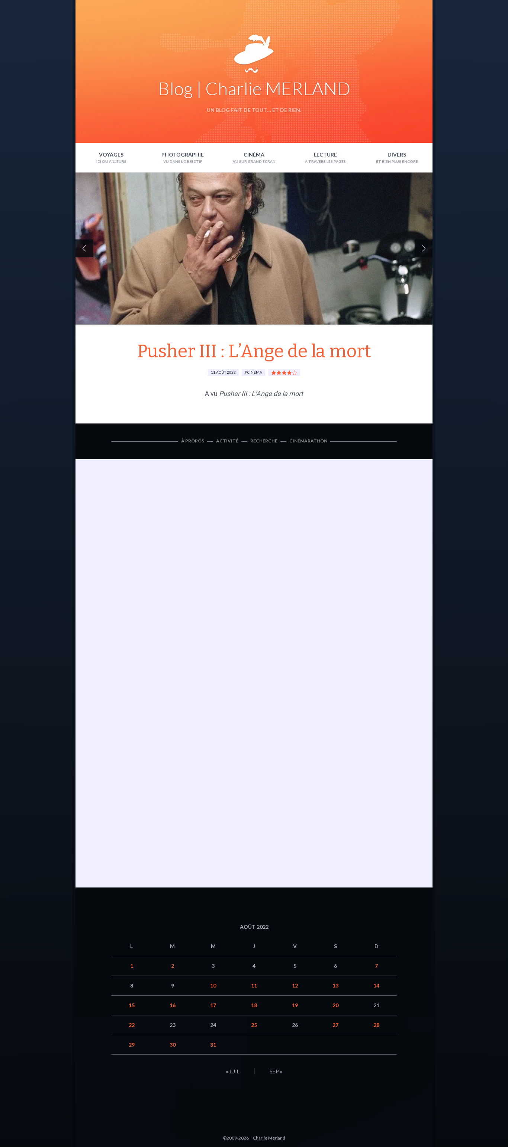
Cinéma (254, 154)
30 (173, 1044)
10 (213, 985)
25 (254, 1025)
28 (376, 1025)
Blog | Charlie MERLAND (254, 88)
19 (295, 1005)
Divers (397, 154)
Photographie (182, 154)
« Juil (232, 1071)
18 (254, 1005)
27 (335, 1025)
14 (376, 985)
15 (132, 1005)
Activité (227, 441)
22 (132, 1025)
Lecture (325, 154)
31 (213, 1044)
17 (213, 1005)
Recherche (263, 441)
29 (132, 1044)
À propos (192, 441)
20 (335, 1005)
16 (173, 1005)
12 (295, 985)
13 (335, 985)
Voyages (111, 154)
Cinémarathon (308, 441)
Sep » (276, 1071)
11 (254, 985)
